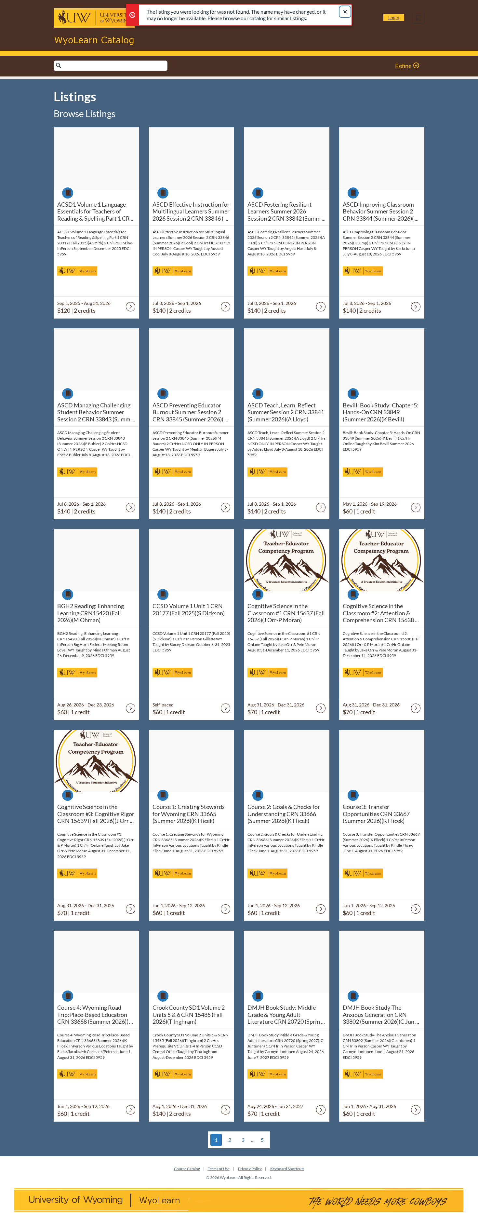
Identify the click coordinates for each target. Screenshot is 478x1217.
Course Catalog (187, 1168)
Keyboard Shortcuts (287, 1168)
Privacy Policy (250, 1168)
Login (393, 17)
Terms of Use (219, 1168)
